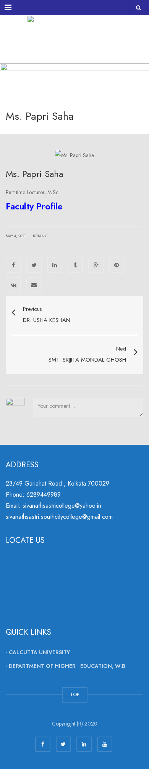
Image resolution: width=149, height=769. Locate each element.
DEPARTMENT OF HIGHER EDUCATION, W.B (67, 666)
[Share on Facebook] (13, 265)
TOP (74, 694)
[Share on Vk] (13, 285)
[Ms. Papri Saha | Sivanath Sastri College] (74, 34)
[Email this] (34, 285)
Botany (40, 236)
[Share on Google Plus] (96, 265)
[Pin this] (116, 265)
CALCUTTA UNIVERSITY (39, 652)
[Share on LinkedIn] (54, 265)
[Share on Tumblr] (75, 265)
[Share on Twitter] (34, 265)
